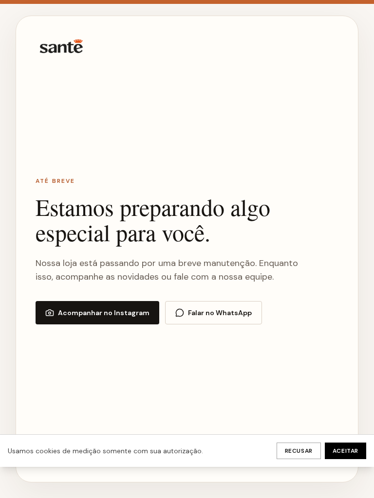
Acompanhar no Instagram (104, 312)
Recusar (299, 451)
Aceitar (345, 451)
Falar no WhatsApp (220, 312)
